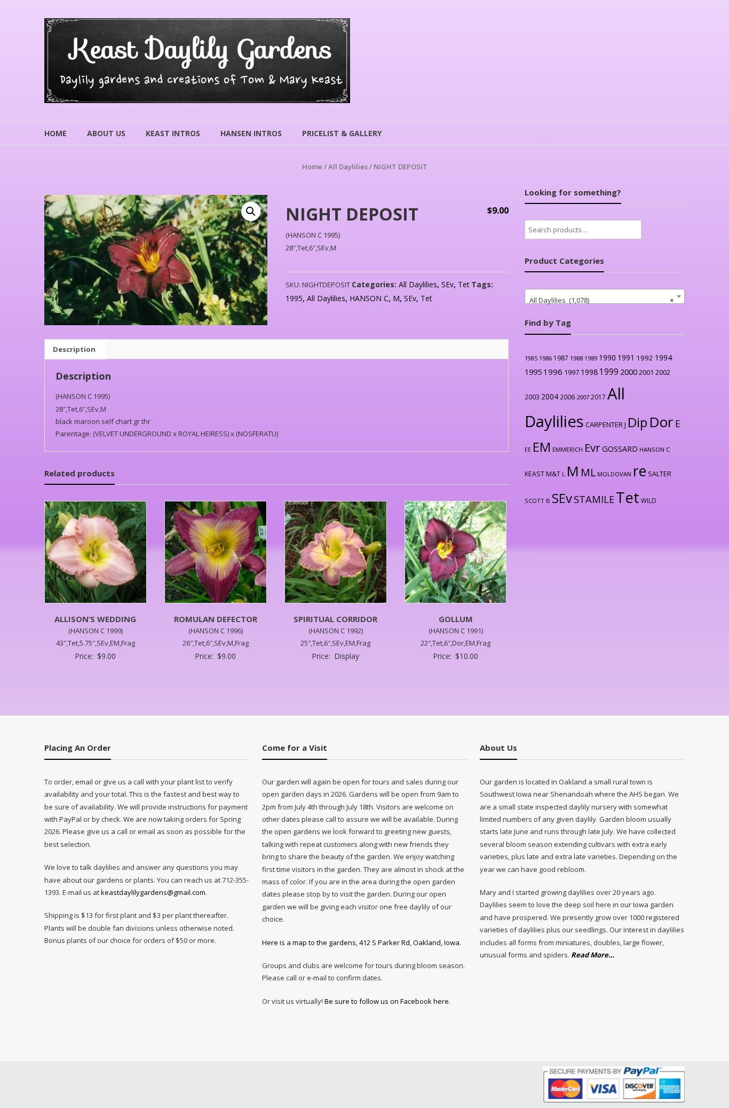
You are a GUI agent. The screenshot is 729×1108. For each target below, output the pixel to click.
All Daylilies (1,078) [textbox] (601, 300)
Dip (637, 422)
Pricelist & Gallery (342, 133)
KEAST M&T (542, 473)
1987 (560, 357)
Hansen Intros (251, 133)
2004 (549, 396)
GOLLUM (456, 619)
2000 (628, 371)
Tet (464, 284)
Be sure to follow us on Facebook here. (386, 1001)
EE (528, 449)
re (639, 471)
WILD (648, 500)
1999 (609, 372)
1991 (626, 357)
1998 (589, 372)
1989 (590, 358)
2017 (598, 397)
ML (588, 472)
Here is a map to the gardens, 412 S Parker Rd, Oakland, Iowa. (361, 942)
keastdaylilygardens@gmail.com (153, 892)
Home (55, 133)
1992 (644, 358)
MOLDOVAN (614, 474)
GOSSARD (620, 448)
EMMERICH (567, 449)
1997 (571, 372)
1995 (294, 298)
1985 (531, 358)
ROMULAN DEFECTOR (215, 619)
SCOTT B (537, 501)
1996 (552, 371)
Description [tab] (74, 349)
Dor (661, 421)
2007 (582, 397)
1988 (576, 358)
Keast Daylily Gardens (201, 49)
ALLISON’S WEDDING (95, 619)
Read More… (592, 955)
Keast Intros (173, 133)
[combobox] (605, 296)
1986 (545, 358)
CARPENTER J (605, 424)
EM (542, 446)
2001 (646, 372)
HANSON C (369, 298)
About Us (106, 133)
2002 (662, 372)
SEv (447, 284)
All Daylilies (348, 166)
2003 (532, 396)
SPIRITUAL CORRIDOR (335, 619)
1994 (663, 357)
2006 (567, 396)
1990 (607, 357)
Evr (592, 447)
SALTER (659, 473)
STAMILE (594, 499)
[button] (250, 211)
